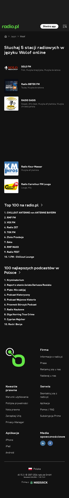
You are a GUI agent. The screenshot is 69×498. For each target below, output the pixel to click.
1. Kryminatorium (14, 280)
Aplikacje (45, 403)
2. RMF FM (10, 217)
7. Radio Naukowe (14, 309)
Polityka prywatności (17, 403)
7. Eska (8, 242)
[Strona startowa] (5, 36)
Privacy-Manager (15, 422)
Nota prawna (13, 409)
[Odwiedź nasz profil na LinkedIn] (42, 443)
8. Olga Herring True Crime (19, 314)
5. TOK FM (9, 232)
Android (10, 452)
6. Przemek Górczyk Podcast (20, 305)
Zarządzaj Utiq (13, 416)
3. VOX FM (9, 222)
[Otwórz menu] (65, 26)
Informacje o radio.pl (51, 357)
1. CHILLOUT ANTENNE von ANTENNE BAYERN (30, 213)
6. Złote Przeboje (14, 237)
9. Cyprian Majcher (14, 319)
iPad (8, 446)
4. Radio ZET (11, 227)
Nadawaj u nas (48, 376)
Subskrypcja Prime (50, 416)
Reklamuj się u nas (50, 369)
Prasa (43, 363)
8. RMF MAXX (11, 247)
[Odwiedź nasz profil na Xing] (50, 443)
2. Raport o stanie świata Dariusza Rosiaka (27, 285)
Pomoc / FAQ (47, 409)
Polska (37, 469)
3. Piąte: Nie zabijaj (15, 290)
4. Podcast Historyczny (17, 295)
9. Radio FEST (11, 252)
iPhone (9, 440)
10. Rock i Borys (13, 324)
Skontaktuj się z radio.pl (48, 395)
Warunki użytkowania (17, 397)
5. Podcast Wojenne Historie (20, 300)
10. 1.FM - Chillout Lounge (19, 257)
